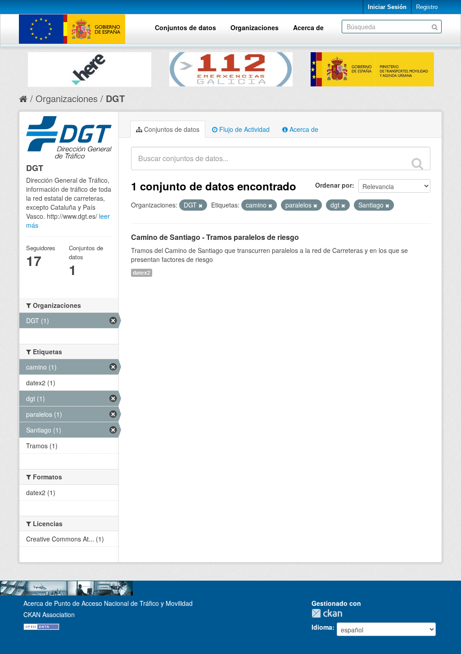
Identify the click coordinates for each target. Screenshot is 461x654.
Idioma (322, 626)
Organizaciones (254, 27)
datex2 (141, 272)
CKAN (329, 613)
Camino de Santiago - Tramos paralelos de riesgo (215, 237)
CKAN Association (49, 614)
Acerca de (308, 27)
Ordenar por (333, 184)
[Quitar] (201, 205)
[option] (89, 67)
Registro (427, 7)
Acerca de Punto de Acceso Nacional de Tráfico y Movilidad (108, 603)
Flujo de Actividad (243, 129)
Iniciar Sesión (387, 7)
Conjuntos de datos (185, 27)
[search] (417, 163)
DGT (115, 98)
